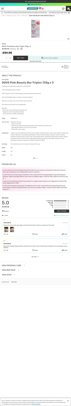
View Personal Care (12, 265)
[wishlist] (18, 48)
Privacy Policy (36, 404)
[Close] (68, 401)
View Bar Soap (9, 270)
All (2, 215)
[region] (35, 402)
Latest (6, 215)
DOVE (4, 44)
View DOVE (7, 275)
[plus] (10, 58)
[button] (68, 8)
